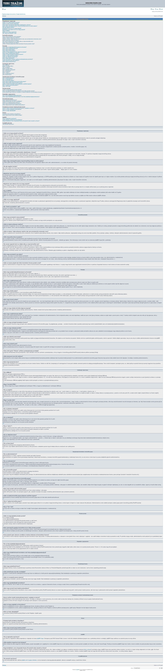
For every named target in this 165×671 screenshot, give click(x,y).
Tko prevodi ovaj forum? (8, 124)
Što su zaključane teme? (8, 73)
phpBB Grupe (40, 638)
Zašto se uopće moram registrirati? (11, 23)
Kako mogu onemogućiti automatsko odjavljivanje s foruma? (17, 24)
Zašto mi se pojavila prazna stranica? (11, 102)
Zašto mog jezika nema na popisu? (11, 40)
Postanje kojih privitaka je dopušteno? (11, 114)
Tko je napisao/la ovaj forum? (9, 118)
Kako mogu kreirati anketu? (9, 50)
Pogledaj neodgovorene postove (9, 14)
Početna (4, 665)
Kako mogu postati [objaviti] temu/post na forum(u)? (15, 47)
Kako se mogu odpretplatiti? (9, 110)
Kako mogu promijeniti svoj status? (11, 42)
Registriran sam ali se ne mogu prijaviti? (12, 28)
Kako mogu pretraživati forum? (10, 100)
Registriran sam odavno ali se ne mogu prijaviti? (14, 29)
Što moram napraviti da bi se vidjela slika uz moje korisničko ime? (18, 41)
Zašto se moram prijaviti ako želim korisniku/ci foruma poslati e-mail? (19, 43)
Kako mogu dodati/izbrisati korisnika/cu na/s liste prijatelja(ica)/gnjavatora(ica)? (21, 96)
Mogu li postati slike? (7, 68)
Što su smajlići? (6, 67)
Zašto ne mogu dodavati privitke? (10, 55)
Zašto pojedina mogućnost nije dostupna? (12, 119)
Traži (161, 9)
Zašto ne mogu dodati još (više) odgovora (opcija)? (14, 52)
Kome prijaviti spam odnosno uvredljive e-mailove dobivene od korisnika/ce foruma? (22, 92)
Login (4, 9)
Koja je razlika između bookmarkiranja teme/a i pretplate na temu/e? (18, 108)
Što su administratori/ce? (8, 78)
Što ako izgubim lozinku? (8, 27)
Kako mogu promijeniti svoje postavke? (12, 36)
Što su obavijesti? (7, 71)
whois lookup (87, 649)
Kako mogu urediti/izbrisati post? (10, 48)
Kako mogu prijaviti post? (8, 58)
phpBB (77, 669)
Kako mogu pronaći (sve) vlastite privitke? (12, 115)
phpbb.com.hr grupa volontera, (29, 660)
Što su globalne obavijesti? (9, 69)
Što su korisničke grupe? (8, 80)
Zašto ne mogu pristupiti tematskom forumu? (13, 54)
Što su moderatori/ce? (8, 79)
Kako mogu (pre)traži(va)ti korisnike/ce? (12, 103)
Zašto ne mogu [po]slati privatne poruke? (12, 89)
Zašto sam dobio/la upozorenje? (10, 56)
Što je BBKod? (6, 65)
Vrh (3, 149)
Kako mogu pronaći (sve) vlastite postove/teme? (14, 104)
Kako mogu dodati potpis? (9, 49)
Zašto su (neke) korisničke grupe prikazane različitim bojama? (17, 84)
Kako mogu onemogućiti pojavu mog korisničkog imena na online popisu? (20, 26)
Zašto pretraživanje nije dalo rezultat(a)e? (12, 101)
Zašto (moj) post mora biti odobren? (11, 60)
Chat (157, 9)
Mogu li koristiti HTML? (8, 66)
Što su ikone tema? (7, 74)
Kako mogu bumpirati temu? (9, 61)
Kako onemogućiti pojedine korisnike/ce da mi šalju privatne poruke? (19, 91)
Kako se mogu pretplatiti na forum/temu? (12, 109)
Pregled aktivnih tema (20, 14)
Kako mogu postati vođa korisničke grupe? (13, 82)
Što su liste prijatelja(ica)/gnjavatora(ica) (12, 95)
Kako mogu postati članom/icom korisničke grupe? (14, 81)
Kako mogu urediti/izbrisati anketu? (11, 53)
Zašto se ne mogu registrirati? (9, 32)
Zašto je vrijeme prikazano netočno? (11, 37)
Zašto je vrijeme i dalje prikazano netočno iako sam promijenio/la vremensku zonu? (22, 39)
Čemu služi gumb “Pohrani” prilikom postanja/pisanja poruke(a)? (18, 59)
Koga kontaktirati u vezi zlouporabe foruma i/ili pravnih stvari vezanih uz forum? (21, 121)
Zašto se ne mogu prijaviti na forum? (11, 22)
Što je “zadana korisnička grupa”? (10, 85)
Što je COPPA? (6, 30)
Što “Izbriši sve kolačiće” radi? (10, 33)
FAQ (153, 9)
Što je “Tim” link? (6, 86)
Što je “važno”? (6, 72)
